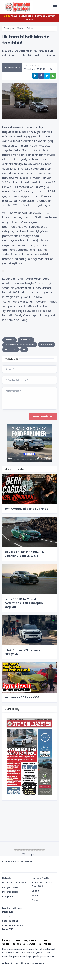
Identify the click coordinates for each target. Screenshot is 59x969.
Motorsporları (10, 891)
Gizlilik (5, 943)
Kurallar (46, 940)
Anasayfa (9, 28)
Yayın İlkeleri (31, 940)
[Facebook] (40, 869)
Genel (35, 900)
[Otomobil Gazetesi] (17, 6)
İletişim (6, 940)
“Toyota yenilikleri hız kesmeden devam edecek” (29, 17)
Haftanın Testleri (41, 877)
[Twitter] (35, 869)
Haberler (7, 877)
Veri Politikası (46, 943)
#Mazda (9, 339)
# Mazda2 (26, 339)
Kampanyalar (9, 896)
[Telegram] (53, 869)
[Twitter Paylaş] (47, 76)
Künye (35, 895)
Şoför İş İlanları (10, 920)
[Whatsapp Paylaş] (53, 76)
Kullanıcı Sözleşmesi (24, 943)
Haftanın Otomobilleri (14, 882)
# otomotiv (10, 349)
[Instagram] (44, 869)
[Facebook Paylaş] (41, 76)
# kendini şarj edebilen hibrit (19, 344)
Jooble (35, 890)
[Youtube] (49, 869)
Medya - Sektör (25, 28)
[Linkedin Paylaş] (35, 76)
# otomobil (46, 344)
